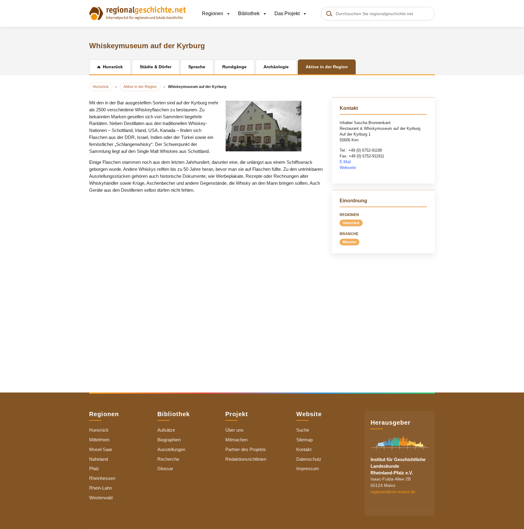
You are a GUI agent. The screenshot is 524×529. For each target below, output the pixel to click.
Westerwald (101, 497)
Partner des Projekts (245, 449)
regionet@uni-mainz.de (393, 492)
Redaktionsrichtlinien (245, 459)
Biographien (169, 439)
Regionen (213, 13)
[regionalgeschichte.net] (137, 12)
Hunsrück (351, 223)
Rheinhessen (102, 478)
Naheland (98, 459)
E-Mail (345, 162)
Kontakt (303, 449)
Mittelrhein (99, 439)
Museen (349, 242)
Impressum (307, 468)
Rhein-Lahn (100, 487)
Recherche (168, 459)
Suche (302, 430)
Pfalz (94, 468)
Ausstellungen (171, 449)
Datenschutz (308, 459)
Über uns (234, 430)
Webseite (348, 167)
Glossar (165, 468)
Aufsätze (166, 430)
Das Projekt (287, 13)
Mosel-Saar (100, 449)
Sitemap (304, 439)
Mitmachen (236, 439)
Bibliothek (249, 13)
